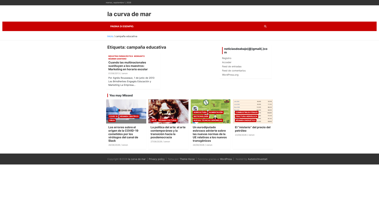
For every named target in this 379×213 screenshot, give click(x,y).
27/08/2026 (156, 141)
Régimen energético (246, 120)
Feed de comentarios (234, 70)
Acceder (226, 62)
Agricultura (200, 112)
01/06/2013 (114, 73)
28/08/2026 (114, 145)
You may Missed (121, 95)
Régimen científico (129, 116)
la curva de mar (129, 14)
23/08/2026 (241, 135)
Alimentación (216, 112)
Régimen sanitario (117, 59)
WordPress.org (230, 74)
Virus (112, 120)
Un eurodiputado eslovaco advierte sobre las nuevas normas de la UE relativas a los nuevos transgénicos (210, 134)
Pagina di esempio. (122, 26)
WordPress (226, 159)
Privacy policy (157, 159)
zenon (125, 73)
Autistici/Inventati (257, 159)
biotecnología (201, 116)
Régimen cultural (168, 120)
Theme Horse (187, 159)
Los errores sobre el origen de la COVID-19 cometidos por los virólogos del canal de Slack (123, 134)
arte (153, 120)
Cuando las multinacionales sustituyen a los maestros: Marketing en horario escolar (128, 66)
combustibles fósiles (247, 112)
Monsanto (139, 56)
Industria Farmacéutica (120, 56)
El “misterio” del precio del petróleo (252, 129)
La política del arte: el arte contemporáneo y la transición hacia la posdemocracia (168, 132)
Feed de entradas (231, 66)
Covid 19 (113, 116)
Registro (226, 58)
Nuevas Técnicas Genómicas (208, 120)
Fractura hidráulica (246, 116)
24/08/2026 (198, 145)
